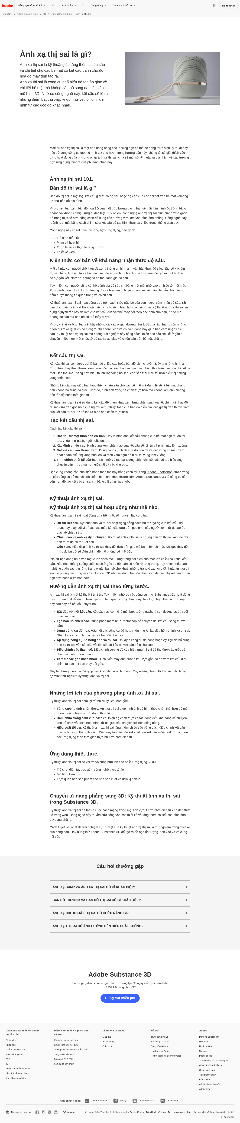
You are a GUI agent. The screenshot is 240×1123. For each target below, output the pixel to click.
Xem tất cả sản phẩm (16, 1078)
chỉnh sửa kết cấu (99, 222)
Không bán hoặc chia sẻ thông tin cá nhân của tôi (209, 1112)
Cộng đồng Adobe (159, 1046)
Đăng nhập (228, 5)
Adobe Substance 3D (151, 477)
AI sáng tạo (11, 1040)
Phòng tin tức (205, 1056)
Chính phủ (107, 1046)
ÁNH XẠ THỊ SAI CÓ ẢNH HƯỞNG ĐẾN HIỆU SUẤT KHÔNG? (98, 926)
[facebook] (37, 1112)
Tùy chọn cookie (176, 1112)
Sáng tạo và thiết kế (30, 5)
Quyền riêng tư (137, 1112)
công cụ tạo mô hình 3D (85, 152)
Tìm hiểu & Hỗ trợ (122, 5)
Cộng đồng (97, 5)
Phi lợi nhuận (108, 1041)
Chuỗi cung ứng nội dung (66, 1045)
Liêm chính (204, 1079)
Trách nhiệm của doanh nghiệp (214, 1060)
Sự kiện (203, 1051)
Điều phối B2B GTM (63, 1059)
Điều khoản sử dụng (156, 1112)
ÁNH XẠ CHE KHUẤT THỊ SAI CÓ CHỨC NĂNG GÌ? (91, 913)
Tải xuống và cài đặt (160, 1041)
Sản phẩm (67, 5)
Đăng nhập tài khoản (209, 1037)
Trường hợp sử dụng (61, 14)
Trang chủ (7, 14)
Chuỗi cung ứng (207, 1070)
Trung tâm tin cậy (207, 1075)
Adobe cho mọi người (209, 1084)
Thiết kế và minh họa (15, 1049)
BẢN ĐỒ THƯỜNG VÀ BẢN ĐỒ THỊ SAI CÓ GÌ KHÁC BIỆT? (97, 900)
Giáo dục (106, 1037)
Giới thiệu (204, 1041)
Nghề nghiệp (205, 1046)
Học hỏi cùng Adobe (160, 1051)
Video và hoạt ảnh (14, 1054)
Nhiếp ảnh (11, 1045)
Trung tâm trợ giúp (159, 1037)
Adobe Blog (204, 1089)
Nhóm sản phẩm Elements (18, 1068)
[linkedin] (55, 1112)
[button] (215, 5)
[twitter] (49, 1112)
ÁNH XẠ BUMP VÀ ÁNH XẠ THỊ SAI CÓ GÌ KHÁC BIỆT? (94, 887)
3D (52, 5)
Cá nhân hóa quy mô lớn (66, 1040)
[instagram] (43, 1112)
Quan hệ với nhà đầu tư (210, 1065)
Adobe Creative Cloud (27, 14)
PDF (8, 1059)
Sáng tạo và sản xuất (64, 1054)
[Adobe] (7, 5)
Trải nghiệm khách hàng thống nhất (71, 1049)
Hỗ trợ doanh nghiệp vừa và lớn (166, 1056)
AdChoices (229, 1117)
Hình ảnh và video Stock (17, 1073)
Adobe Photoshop (160, 472)
